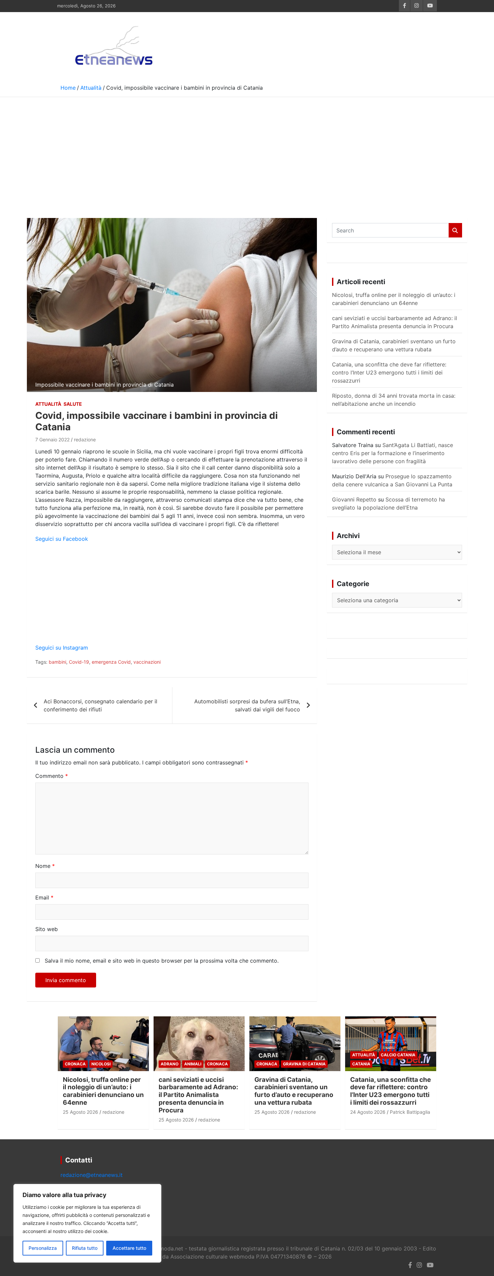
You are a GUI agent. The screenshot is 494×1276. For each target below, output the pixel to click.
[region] (87, 1223)
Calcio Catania (398, 1054)
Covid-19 (79, 662)
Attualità (48, 404)
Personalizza (43, 1248)
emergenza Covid (111, 662)
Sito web (46, 929)
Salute (73, 404)
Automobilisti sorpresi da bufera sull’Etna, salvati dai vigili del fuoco (247, 705)
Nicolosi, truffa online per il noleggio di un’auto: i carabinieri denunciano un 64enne (103, 1091)
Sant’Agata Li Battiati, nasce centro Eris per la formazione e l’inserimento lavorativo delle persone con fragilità (392, 453)
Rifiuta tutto (84, 1248)
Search (455, 230)
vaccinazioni (147, 662)
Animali (192, 1063)
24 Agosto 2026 (367, 1112)
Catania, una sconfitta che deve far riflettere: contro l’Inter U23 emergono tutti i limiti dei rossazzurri (389, 372)
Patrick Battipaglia (410, 1112)
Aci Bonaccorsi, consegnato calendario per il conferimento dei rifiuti (100, 705)
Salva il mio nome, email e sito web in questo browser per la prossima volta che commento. (162, 960)
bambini (57, 662)
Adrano (169, 1063)
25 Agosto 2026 (80, 1112)
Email (44, 897)
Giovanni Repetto (354, 499)
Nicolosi (101, 1063)
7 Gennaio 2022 (52, 439)
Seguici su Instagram (61, 647)
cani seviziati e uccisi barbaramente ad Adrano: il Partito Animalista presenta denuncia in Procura (198, 1095)
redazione (85, 439)
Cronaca (75, 1063)
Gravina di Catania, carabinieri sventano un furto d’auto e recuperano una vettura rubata (293, 1091)
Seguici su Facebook (61, 538)
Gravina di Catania (304, 1063)
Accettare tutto (129, 1248)
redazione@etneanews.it (91, 1175)
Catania (361, 1063)
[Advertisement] (247, 147)
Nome (45, 866)
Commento (51, 776)
